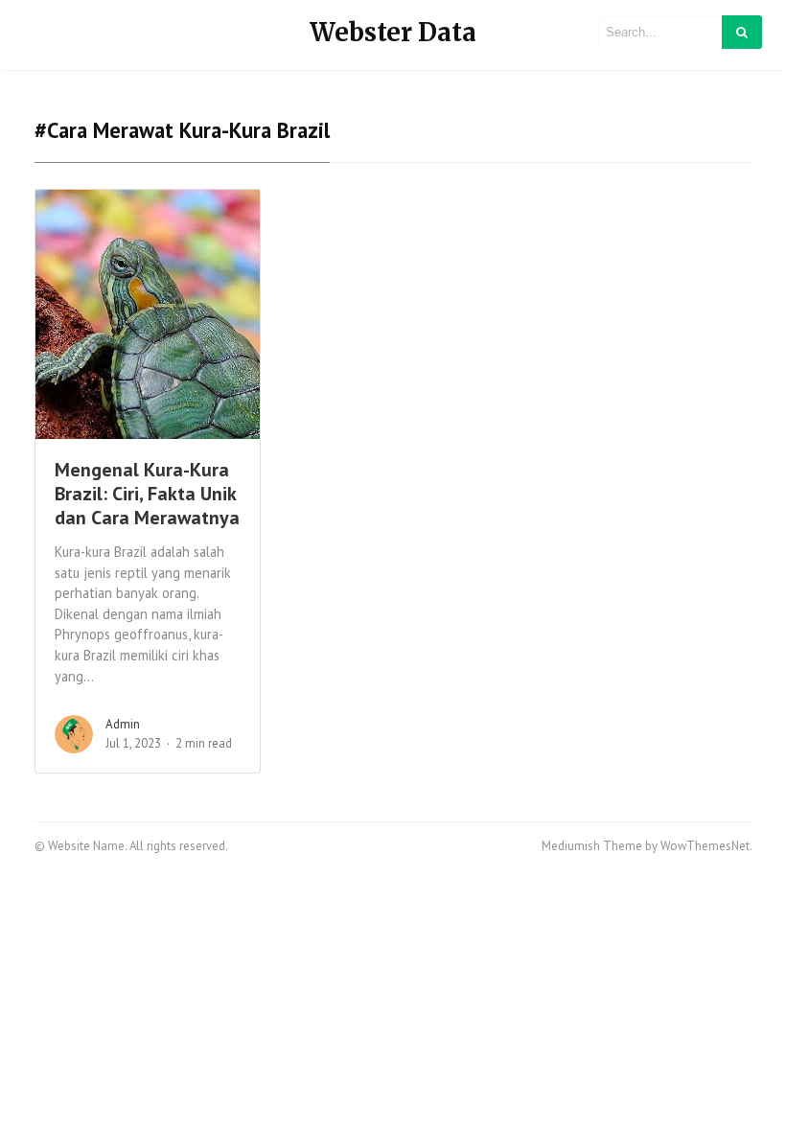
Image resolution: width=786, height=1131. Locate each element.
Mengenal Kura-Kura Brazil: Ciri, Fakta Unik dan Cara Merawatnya (147, 493)
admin (122, 724)
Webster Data (393, 32)
